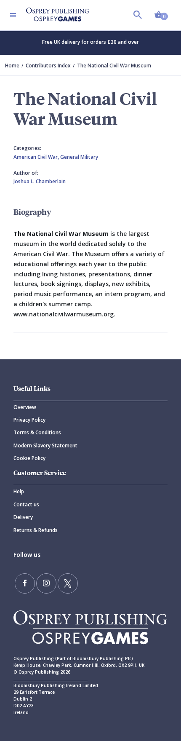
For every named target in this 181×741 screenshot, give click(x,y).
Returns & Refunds (35, 530)
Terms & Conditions (37, 432)
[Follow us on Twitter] (68, 583)
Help (18, 491)
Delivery (23, 517)
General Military (79, 157)
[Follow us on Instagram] (46, 583)
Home (12, 65)
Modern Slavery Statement (45, 445)
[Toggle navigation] (13, 15)
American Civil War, (36, 157)
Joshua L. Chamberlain (39, 181)
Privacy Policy (29, 419)
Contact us (26, 504)
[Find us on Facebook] (25, 583)
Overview (24, 407)
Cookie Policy (29, 458)
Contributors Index (48, 65)
